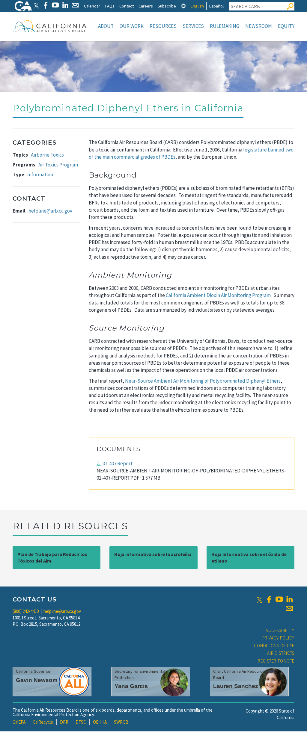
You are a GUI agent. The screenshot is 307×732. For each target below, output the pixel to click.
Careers (146, 6)
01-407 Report (118, 463)
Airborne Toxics (47, 154)
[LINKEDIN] (65, 5)
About (106, 26)
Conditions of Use (274, 645)
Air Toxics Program (58, 164)
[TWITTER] (36, 5)
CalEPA (19, 722)
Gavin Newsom (37, 680)
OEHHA (100, 722)
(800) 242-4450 (26, 611)
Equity (286, 26)
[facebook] (269, 599)
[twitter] (259, 599)
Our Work (132, 26)
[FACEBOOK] (45, 5)
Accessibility (280, 630)
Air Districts (280, 653)
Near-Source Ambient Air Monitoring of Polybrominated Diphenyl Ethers (203, 381)
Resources (163, 26)
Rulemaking (224, 26)
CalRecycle (43, 722)
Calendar (92, 6)
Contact (126, 6)
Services (193, 26)
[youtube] (279, 599)
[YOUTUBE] (55, 5)
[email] (289, 608)
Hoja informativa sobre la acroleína (153, 554)
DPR (64, 722)
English (197, 6)
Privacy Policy (278, 638)
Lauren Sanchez (235, 686)
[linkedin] (289, 599)
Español (216, 6)
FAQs (110, 6)
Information (40, 174)
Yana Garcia (131, 686)
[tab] (183, 5)
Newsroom (258, 26)
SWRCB (121, 722)
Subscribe (167, 6)
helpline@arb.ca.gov (50, 210)
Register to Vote (276, 661)
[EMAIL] (75, 5)
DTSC (81, 722)
